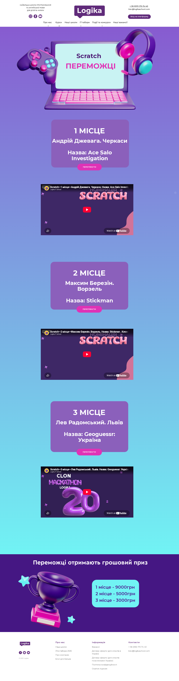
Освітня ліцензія (99, 669)
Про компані (61, 655)
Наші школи (71, 22)
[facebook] (20, 652)
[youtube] (28, 652)
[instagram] (24, 652)
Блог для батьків (63, 659)
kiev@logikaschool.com (139, 9)
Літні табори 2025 (63, 651)
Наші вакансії (120, 22)
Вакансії (95, 647)
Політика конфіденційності (104, 664)
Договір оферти (99, 651)
